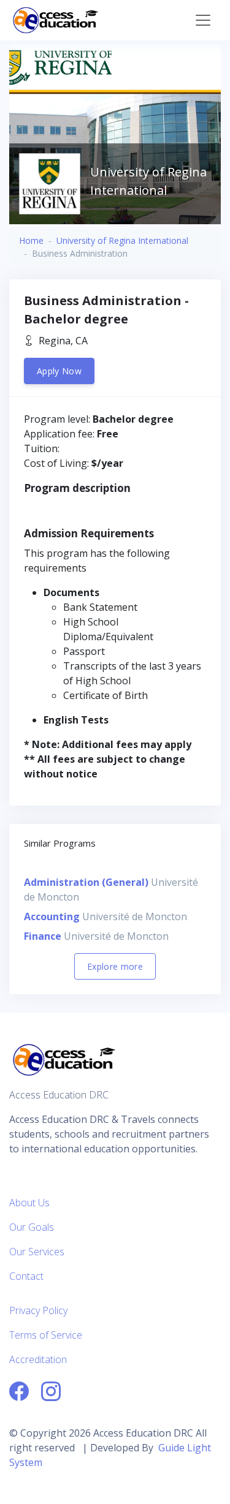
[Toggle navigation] (203, 20)
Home (31, 240)
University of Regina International (122, 240)
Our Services (36, 1251)
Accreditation (38, 1359)
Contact (26, 1276)
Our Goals (31, 1227)
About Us (29, 1202)
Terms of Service (45, 1335)
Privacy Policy (38, 1310)
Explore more (115, 966)
